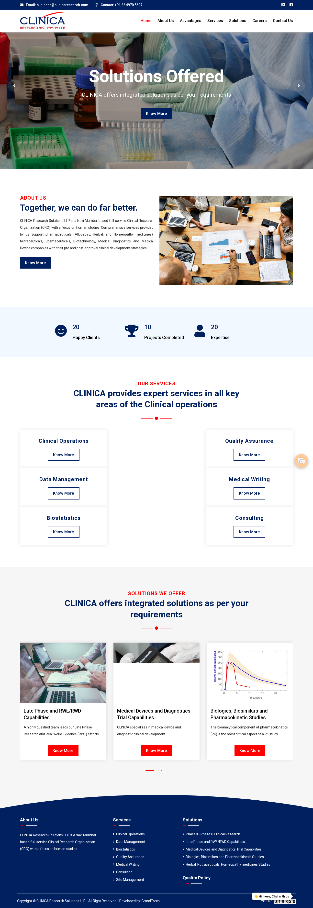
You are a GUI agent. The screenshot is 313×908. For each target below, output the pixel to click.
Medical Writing (128, 864)
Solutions (237, 20)
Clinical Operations (130, 834)
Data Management (130, 842)
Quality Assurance (130, 857)
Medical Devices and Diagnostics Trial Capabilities (224, 849)
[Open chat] (301, 461)
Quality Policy (197, 877)
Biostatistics (125, 849)
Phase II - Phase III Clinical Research (213, 834)
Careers (259, 20)
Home (146, 20)
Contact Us (283, 20)
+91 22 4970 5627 (128, 5)
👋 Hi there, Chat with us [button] (271, 896)
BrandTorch (151, 901)
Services (215, 20)
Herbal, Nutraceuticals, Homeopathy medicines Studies (228, 864)
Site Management (130, 880)
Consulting (124, 872)
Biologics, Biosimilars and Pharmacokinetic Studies (225, 857)
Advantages (190, 20)
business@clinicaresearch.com (62, 5)
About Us (165, 20)
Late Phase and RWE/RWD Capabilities (215, 842)
